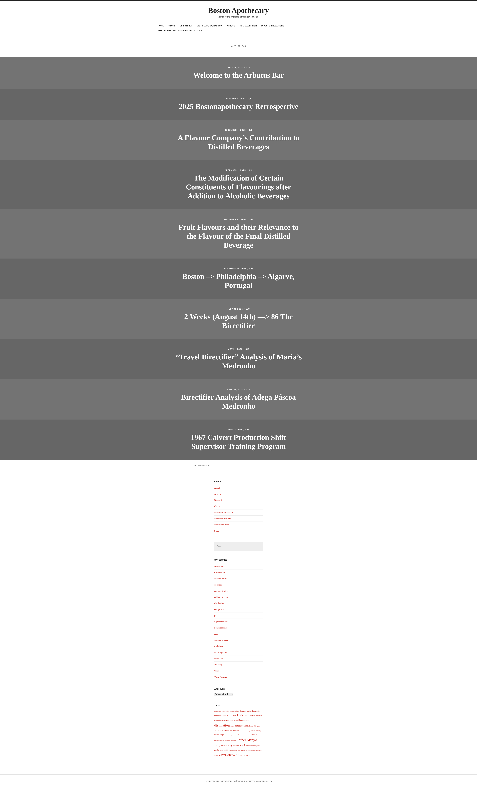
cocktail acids (220, 578)
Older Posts (203, 465)
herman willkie (229, 730)
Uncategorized (220, 652)
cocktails (218, 585)
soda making (241, 750)
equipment (219, 609)
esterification (242, 725)
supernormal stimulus (252, 750)
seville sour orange (230, 750)
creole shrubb (234, 720)
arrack (219, 711)
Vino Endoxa (236, 755)
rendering (217, 746)
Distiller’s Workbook (209, 26)
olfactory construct (230, 740)
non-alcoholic (220, 627)
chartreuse (230, 716)
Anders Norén (265, 781)
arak (215, 711)
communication (221, 591)
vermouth (218, 658)
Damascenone (243, 720)
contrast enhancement (221, 720)
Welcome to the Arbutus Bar (238, 75)
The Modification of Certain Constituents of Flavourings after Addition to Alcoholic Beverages (238, 187)
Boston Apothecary (238, 10)
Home (161, 26)
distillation (219, 603)
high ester (239, 731)
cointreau (246, 716)
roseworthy (226, 745)
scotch (221, 750)
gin (215, 615)
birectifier (225, 711)
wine (216, 670)
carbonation (234, 711)
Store (171, 26)
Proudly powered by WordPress (220, 781)
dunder (232, 726)
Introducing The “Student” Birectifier (180, 30)
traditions (218, 646)
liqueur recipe (219, 735)
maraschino (237, 735)
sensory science (221, 640)
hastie (220, 731)
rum (216, 634)
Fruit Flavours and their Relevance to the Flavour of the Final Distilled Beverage (238, 236)
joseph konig (246, 731)
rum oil (241, 745)
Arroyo (231, 26)
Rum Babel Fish (248, 26)
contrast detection (256, 716)
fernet (251, 726)
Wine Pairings (220, 677)
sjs (248, 67)
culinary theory (221, 597)
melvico (254, 735)
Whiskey (218, 664)
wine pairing (246, 755)
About (217, 488)
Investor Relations (272, 26)
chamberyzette (245, 711)
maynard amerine (246, 735)
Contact (217, 506)
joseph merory (256, 731)
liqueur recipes (221, 621)
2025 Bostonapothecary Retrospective (238, 106)
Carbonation (219, 572)
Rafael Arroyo (246, 740)
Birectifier (186, 26)
